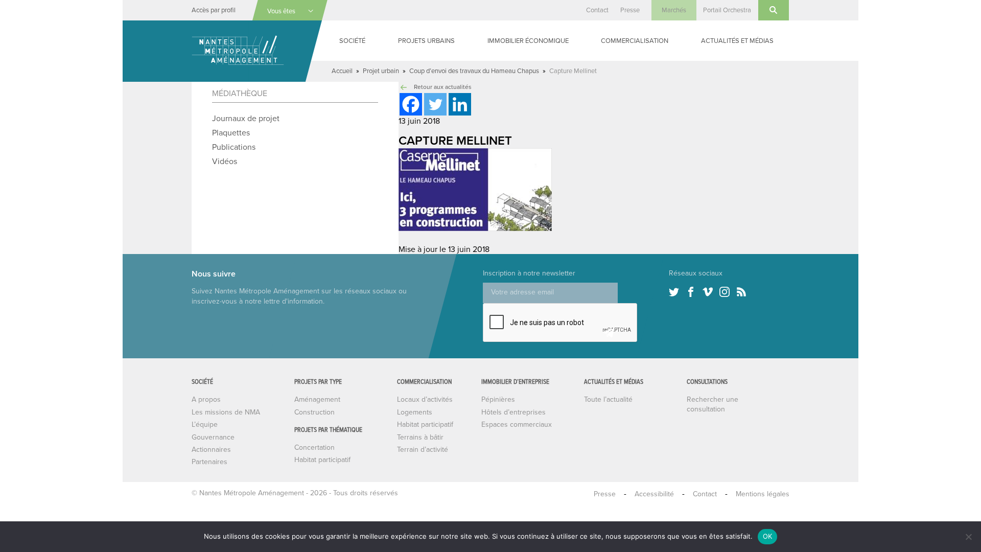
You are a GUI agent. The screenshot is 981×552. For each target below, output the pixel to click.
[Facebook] (411, 104)
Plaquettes (231, 133)
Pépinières (498, 399)
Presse (630, 10)
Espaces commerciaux (516, 424)
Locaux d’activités (425, 399)
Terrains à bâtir (420, 437)
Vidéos (224, 161)
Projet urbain (381, 71)
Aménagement (317, 399)
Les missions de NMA (226, 412)
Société (352, 41)
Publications (233, 147)
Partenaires (209, 461)
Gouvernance (213, 437)
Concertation (314, 447)
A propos (206, 399)
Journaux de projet (245, 118)
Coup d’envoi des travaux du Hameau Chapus (474, 71)
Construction (314, 412)
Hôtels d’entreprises (513, 412)
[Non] (968, 537)
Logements (414, 412)
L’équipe (205, 424)
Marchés (674, 10)
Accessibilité (654, 494)
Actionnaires (211, 449)
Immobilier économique (528, 41)
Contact (597, 10)
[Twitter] (435, 104)
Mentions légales (762, 494)
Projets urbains (426, 41)
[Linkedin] (460, 104)
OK (768, 536)
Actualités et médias (737, 41)
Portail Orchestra (727, 10)
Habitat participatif (322, 459)
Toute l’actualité (608, 399)
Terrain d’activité (422, 449)
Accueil (342, 71)
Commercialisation (634, 41)
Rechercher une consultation (712, 404)
